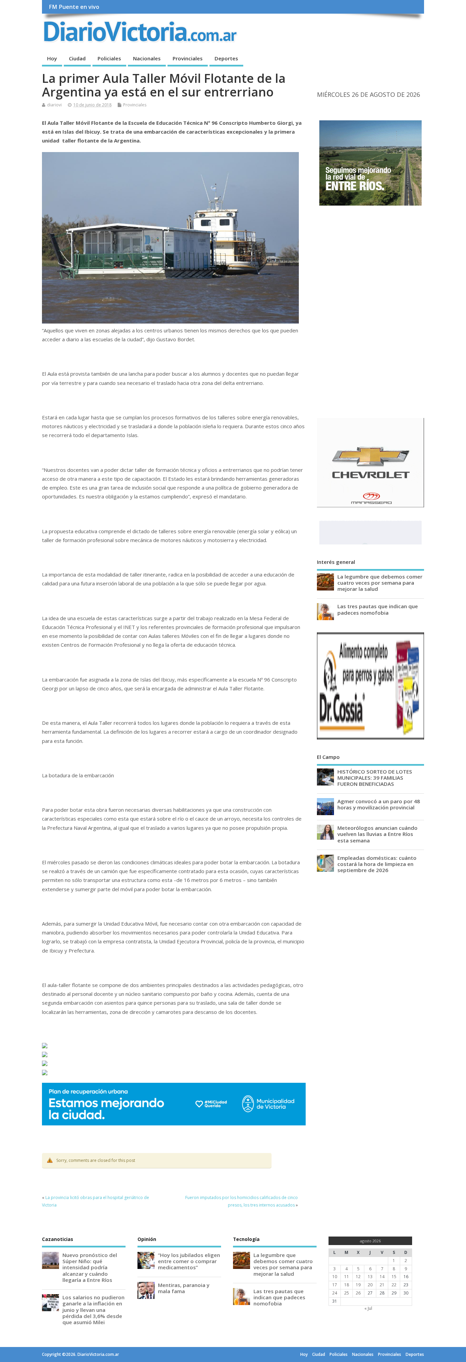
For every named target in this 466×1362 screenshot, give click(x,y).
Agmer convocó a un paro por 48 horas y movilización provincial (378, 804)
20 (370, 1285)
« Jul (368, 1308)
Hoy (52, 58)
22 (394, 1285)
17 (334, 1285)
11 (346, 1276)
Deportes (226, 58)
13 (370, 1276)
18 (346, 1285)
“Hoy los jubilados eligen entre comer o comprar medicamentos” (189, 1261)
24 (334, 1293)
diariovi (54, 105)
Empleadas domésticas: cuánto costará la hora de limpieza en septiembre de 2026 (377, 863)
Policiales (109, 58)
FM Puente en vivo (74, 7)
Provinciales (188, 58)
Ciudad (77, 58)
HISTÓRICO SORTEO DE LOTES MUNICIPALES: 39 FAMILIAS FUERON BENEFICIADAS (374, 777)
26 (358, 1293)
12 (358, 1276)
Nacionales (147, 58)
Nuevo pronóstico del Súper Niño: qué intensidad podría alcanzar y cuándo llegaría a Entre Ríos (89, 1267)
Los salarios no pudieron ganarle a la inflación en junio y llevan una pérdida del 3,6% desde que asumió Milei (93, 1310)
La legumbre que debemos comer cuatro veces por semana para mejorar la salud (379, 582)
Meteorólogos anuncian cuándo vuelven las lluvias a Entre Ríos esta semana (377, 833)
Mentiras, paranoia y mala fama (183, 1288)
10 (334, 1276)
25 (346, 1293)
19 (358, 1285)
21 (382, 1285)
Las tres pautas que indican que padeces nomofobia (377, 609)
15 (394, 1276)
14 (382, 1276)
